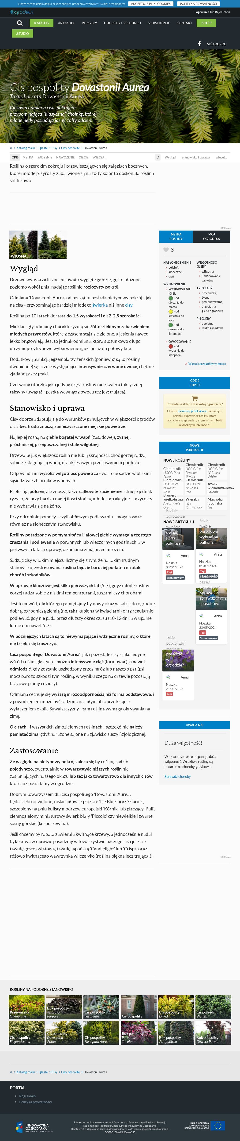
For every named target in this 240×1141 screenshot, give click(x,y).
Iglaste (43, 148)
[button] (20, 23)
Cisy (54, 148)
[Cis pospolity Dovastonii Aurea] (52, 245)
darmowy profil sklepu (192, 411)
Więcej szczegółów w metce (207, 364)
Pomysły (89, 23)
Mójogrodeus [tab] (211, 236)
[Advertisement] (95, 208)
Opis (15, 157)
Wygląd (170, 157)
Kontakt (184, 23)
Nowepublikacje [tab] (195, 447)
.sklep (206, 23)
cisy (128, 305)
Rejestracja (222, 12)
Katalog (41, 23)
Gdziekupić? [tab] (195, 383)
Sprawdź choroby (178, 776)
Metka (28, 157)
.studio (22, 33)
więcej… (99, 157)
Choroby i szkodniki (122, 23)
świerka (100, 305)
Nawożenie (65, 157)
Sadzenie (45, 157)
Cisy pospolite (70, 148)
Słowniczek (158, 23)
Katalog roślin (25, 148)
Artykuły (66, 23)
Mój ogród (217, 44)
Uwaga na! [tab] (195, 725)
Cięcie (83, 157)
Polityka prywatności (198, 4)
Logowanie (202, 12)
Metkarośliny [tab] (176, 236)
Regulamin (27, 1096)
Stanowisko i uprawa (196, 157)
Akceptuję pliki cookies (151, 4)
